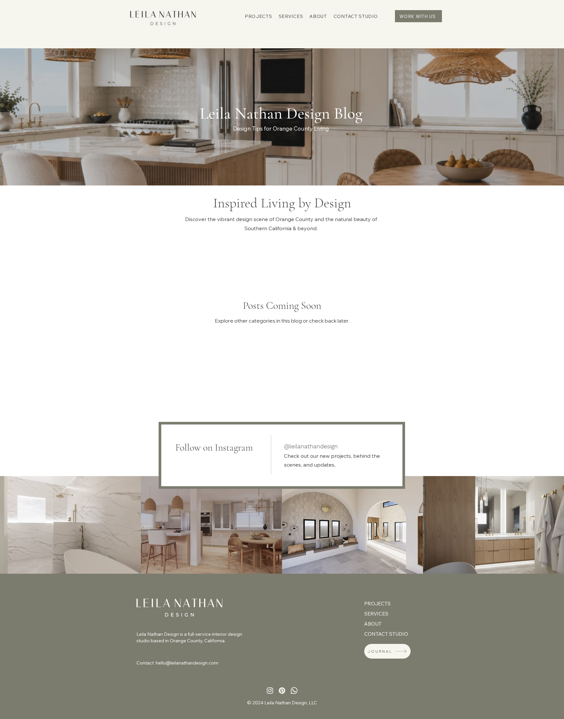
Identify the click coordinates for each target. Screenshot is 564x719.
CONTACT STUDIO (383, 634)
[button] (258, 16)
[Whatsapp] (294, 690)
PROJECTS (377, 603)
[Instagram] (270, 690)
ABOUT (373, 624)
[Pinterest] (282, 690)
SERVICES (376, 614)
